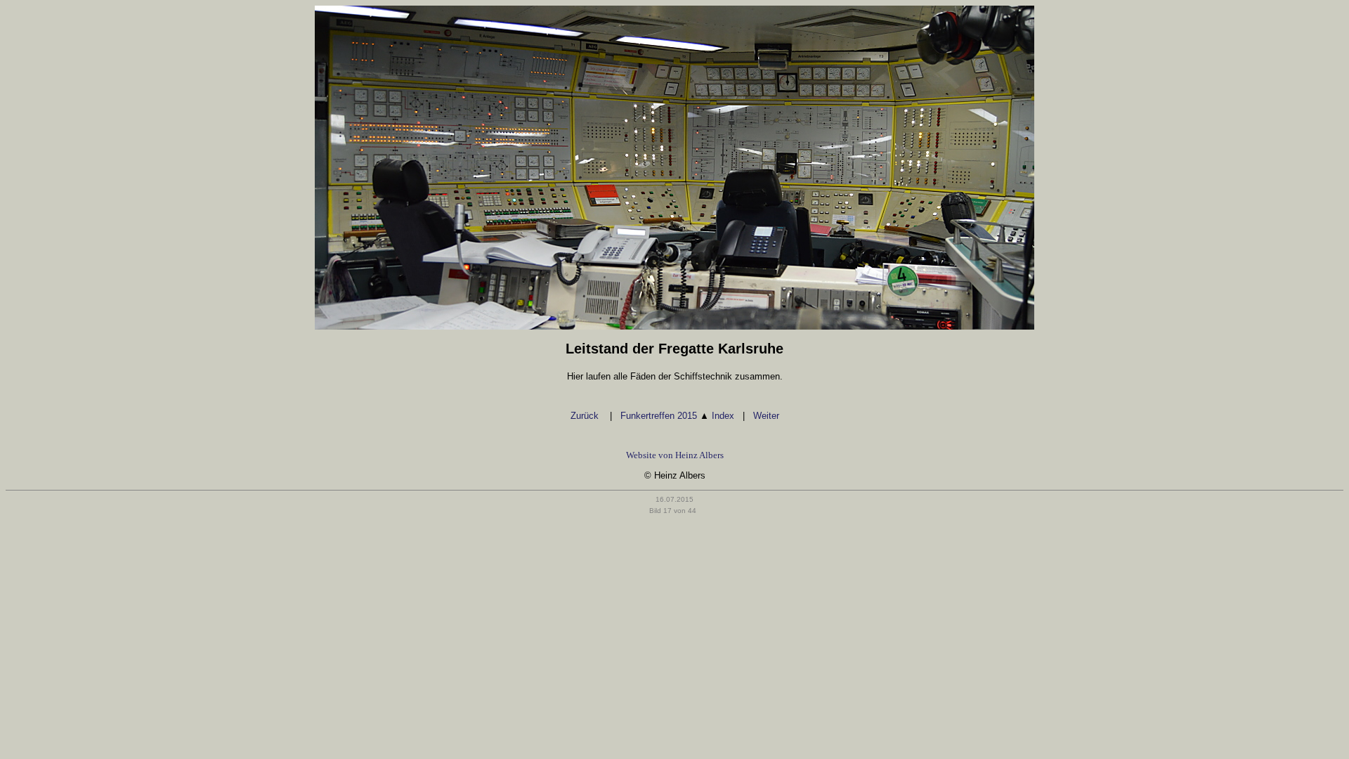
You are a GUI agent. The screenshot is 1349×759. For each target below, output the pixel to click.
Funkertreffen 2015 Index (677, 415)
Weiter (766, 415)
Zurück (586, 415)
